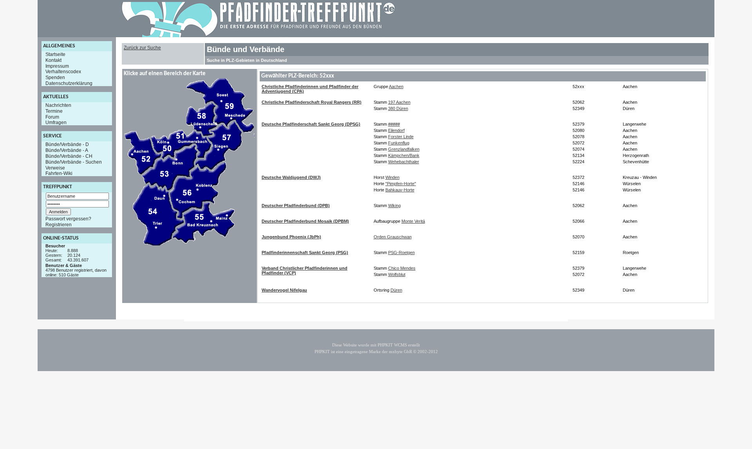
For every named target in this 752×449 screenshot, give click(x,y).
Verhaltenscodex (63, 71)
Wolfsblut (396, 274)
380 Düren (398, 108)
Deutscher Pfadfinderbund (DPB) (296, 205)
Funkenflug (398, 143)
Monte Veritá (413, 221)
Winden (392, 177)
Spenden (55, 77)
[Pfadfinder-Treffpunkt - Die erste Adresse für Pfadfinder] (258, 35)
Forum (52, 116)
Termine (54, 111)
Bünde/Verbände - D (67, 144)
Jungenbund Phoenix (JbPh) (291, 236)
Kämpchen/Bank (403, 155)
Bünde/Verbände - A (66, 150)
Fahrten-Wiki (58, 173)
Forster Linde (401, 136)
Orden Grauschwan (393, 236)
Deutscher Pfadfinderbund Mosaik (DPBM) (305, 221)
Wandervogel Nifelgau (284, 290)
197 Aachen (399, 102)
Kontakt (53, 60)
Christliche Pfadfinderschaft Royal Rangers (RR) (312, 102)
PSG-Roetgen (401, 252)
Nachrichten (58, 105)
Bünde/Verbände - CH (68, 156)
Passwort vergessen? (68, 219)
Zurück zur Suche (142, 47)
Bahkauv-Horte (399, 190)
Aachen (396, 86)
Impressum (57, 66)
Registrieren (58, 224)
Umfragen (56, 122)
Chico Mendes (402, 268)
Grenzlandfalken (403, 149)
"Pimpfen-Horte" (400, 183)
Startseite (55, 54)
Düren (396, 290)
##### (394, 124)
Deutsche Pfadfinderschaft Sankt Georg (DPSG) (311, 124)
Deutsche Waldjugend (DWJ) (291, 177)
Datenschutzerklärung (68, 83)
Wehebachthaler (403, 161)
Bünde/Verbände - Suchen (73, 162)
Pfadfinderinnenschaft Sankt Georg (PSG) (305, 252)
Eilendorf (396, 130)
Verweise (55, 167)
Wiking (394, 205)
